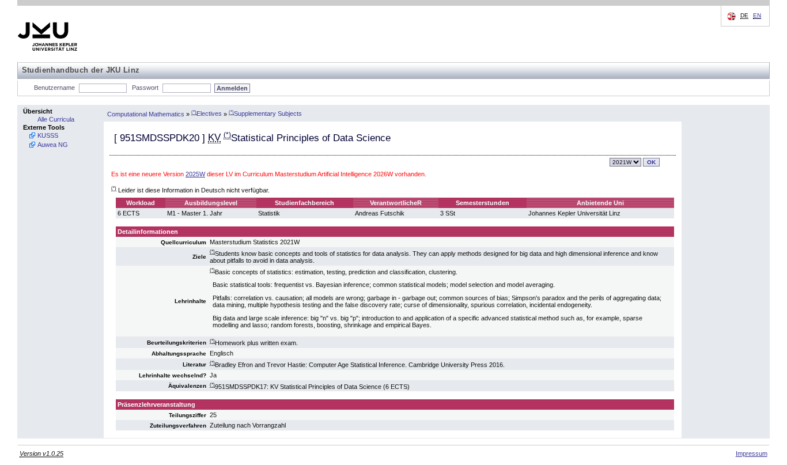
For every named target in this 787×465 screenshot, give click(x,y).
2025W (195, 174)
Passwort (145, 87)
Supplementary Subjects (265, 113)
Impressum (751, 453)
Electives (206, 113)
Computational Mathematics (145, 113)
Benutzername (54, 87)
